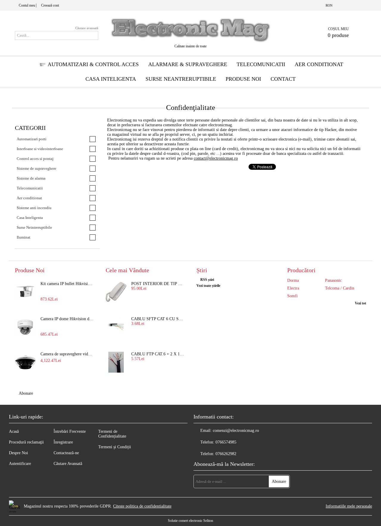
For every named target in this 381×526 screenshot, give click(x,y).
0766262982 (226, 454)
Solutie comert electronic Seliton (190, 521)
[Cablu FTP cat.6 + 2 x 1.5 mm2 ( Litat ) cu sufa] (116, 362)
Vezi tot (360, 303)
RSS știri (207, 280)
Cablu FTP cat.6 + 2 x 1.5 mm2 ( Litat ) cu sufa (158, 354)
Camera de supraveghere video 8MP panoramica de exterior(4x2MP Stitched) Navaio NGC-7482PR (67, 354)
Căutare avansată (86, 28)
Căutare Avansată (68, 463)
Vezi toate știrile (208, 286)
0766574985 (226, 442)
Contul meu (27, 5)
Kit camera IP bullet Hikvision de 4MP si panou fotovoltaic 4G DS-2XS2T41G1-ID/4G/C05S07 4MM (67, 283)
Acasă (14, 431)
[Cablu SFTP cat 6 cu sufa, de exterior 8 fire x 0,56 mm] (116, 327)
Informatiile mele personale (349, 506)
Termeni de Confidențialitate (112, 433)
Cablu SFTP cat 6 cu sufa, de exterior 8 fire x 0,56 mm (158, 319)
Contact (283, 79)
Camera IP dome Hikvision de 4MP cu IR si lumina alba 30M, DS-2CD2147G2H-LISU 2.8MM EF (67, 319)
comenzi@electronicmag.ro (236, 430)
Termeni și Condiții (114, 447)
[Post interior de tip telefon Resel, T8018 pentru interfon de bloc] (116, 291)
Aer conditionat (319, 64)
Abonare (26, 393)
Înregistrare (63, 442)
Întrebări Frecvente (70, 431)
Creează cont (50, 5)
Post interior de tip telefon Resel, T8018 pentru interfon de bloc (158, 283)
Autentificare (20, 463)
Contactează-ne (66, 453)
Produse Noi (243, 79)
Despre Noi (18, 453)
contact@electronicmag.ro (216, 158)
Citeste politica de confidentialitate (142, 506)
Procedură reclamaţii (26, 442)
